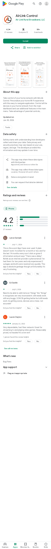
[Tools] (7, 127)
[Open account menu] (46, 4)
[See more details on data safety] (12, 187)
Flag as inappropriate (15, 373)
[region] (25, 31)
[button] (27, 32)
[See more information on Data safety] (46, 134)
